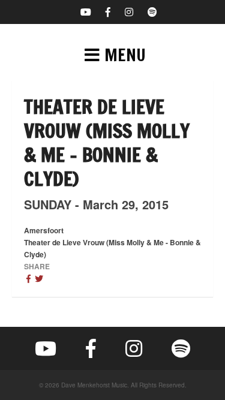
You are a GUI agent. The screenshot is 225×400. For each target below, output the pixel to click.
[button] (112, 55)
